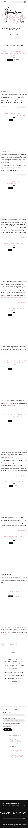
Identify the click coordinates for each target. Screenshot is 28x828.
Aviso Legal (21, 813)
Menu (4, 1)
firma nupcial (8, 632)
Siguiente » (12, 644)
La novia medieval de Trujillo (14, 309)
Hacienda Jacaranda (7, 403)
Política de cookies (7, 814)
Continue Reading (22, 107)
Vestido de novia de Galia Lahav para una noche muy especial (14, 53)
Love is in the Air (16, 95)
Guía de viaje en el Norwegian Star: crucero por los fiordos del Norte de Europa (17, 749)
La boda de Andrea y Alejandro (14, 538)
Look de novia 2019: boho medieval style (14, 416)
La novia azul (14, 592)
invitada (8, 462)
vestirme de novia (9, 457)
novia (18, 351)
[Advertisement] (14, 777)
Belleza (15, 812)
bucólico (19, 170)
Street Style (22, 812)
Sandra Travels (5, 813)
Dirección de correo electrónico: (10, 718)
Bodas (10, 119)
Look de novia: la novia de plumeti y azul (14, 183)
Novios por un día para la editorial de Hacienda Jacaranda (14, 363)
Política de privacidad (20, 814)
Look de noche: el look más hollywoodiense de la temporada (17, 756)
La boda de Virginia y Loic (14, 481)
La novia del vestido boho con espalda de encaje (14, 115)
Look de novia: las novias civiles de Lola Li (14, 245)
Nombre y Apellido (7, 712)
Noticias (14, 813)
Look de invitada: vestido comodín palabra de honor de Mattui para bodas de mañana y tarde (17, 742)
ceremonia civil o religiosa (13, 227)
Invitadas (10, 59)
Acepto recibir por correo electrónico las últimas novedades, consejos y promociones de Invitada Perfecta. (13, 725)
